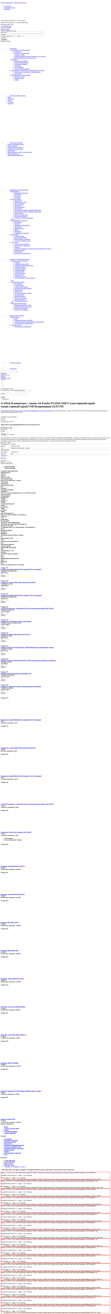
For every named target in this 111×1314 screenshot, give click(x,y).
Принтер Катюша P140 (8, 1119)
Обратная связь (5, 29)
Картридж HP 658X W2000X (9, 1063)
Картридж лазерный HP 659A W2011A (13, 894)
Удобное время (5, 36)
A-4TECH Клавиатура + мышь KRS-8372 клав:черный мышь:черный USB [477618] (27, 608)
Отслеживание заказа (7, 390)
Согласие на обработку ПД (12, 1147)
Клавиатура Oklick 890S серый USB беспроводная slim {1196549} (21, 686)
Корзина (3, 376)
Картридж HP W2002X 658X (9, 922)
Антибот (3, 38)
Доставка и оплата (9, 7)
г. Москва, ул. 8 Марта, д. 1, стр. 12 (15, 1166)
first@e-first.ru (8, 1163)
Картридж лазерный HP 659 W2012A (12, 978)
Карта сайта (8, 1143)
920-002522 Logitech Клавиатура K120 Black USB (16, 673)
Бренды (6, 1151)
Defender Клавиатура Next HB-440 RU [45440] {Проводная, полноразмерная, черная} (27, 647)
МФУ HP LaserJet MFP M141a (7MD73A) (13, 1035)
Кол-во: (3, 431)
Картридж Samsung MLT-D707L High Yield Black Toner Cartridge (21, 1091)
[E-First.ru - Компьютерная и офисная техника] (11, 18)
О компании (7, 6)
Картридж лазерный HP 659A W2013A (13, 866)
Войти (6, 1127)
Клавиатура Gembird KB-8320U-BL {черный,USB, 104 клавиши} (21, 569)
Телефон (3, 34)
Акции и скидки (9, 1150)
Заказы (6, 1130)
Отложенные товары (10, 1131)
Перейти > (4, 458)
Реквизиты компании (11, 1140)
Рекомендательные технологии (14, 1148)
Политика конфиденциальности (14, 1145)
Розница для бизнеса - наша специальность (13, 2)
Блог (5, 1154)
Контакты (7, 9)
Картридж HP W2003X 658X (9, 950)
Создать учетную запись (11, 1128)
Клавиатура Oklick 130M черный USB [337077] (15, 634)
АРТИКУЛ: (4, 417)
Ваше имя (4, 32)
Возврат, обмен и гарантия (12, 1153)
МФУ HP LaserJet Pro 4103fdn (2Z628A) (13, 1007)
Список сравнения (10, 1133)
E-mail (2, 393)
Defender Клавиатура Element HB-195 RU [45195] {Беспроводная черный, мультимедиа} (28, 660)
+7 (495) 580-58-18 (6, 26)
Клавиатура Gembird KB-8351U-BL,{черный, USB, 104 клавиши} (21, 595)
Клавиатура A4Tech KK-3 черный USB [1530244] (16, 621)
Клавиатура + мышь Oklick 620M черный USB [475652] (18, 582)
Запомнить (5, 399)
